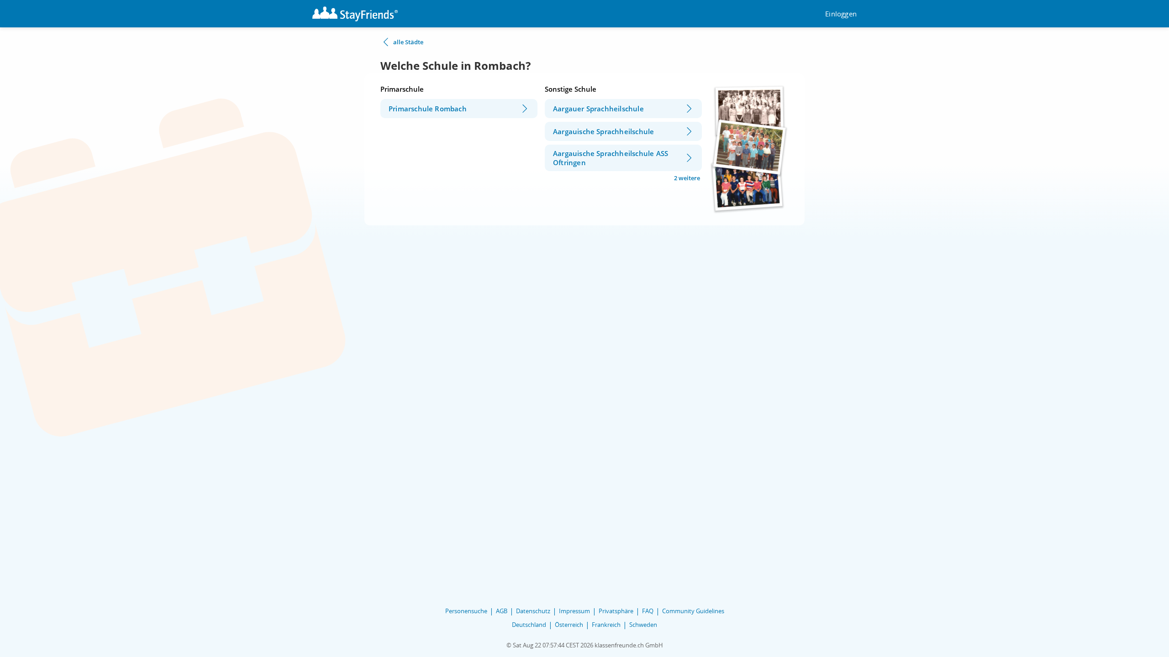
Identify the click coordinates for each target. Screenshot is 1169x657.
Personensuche (466, 611)
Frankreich (606, 624)
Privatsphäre (616, 611)
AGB (501, 611)
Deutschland (529, 624)
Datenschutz (533, 611)
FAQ (647, 611)
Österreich (569, 624)
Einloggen (841, 13)
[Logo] (355, 13)
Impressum (574, 611)
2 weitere (687, 178)
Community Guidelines (693, 611)
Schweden (643, 624)
